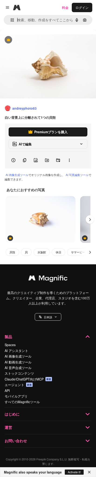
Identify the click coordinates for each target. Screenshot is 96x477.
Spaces (10, 344)
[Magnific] (48, 279)
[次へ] (90, 219)
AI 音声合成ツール (18, 367)
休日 (58, 252)
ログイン (82, 7)
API (7, 390)
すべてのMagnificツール (22, 401)
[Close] (89, 472)
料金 (65, 7)
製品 (8, 336)
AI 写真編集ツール (77, 175)
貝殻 (12, 252)
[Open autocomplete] (10, 20)
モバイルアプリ (16, 396)
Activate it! (74, 472)
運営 (8, 427)
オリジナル (32, 40)
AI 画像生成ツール (17, 175)
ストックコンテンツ (19, 373)
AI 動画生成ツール (18, 362)
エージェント (18, 384)
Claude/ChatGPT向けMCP (28, 379)
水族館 (42, 252)
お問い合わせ (16, 440)
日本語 (48, 317)
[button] (48, 317)
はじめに (12, 414)
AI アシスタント (16, 350)
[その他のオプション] (69, 160)
